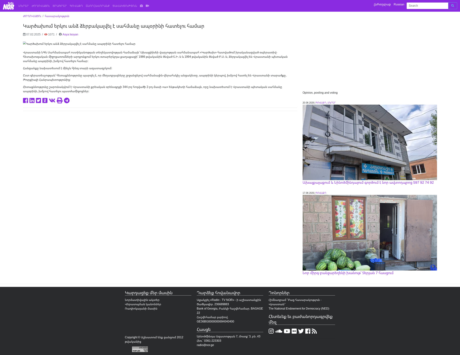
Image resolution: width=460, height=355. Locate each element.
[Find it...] (452, 5)
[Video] (147, 5)
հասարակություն (57, 16)
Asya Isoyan (70, 34)
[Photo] (141, 5)
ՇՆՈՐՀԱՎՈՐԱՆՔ (98, 6)
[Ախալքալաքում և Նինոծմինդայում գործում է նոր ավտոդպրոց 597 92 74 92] (370, 142)
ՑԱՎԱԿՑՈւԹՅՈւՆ (124, 6)
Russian (399, 4)
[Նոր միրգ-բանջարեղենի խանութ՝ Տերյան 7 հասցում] (370, 232)
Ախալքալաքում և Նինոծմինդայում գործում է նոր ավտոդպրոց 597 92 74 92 (368, 182)
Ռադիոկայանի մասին (141, 308)
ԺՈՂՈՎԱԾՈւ (41, 6)
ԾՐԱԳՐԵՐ (60, 6)
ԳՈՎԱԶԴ (76, 6)
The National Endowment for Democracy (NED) (299, 308)
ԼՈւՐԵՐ (24, 6)
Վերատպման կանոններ (143, 304)
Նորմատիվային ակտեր (142, 300)
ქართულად (382, 4)
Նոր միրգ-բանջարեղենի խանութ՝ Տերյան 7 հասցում (348, 272)
